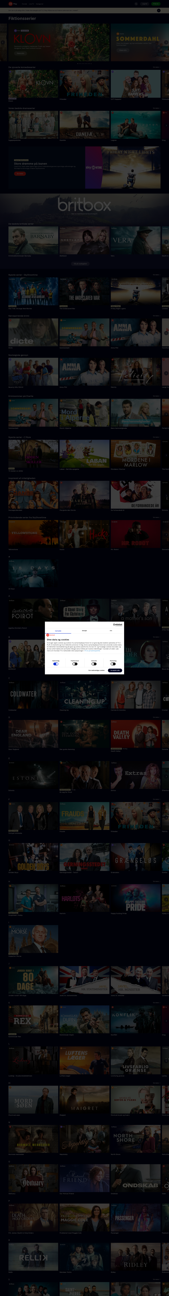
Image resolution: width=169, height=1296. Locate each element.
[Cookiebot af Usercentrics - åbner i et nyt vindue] (114, 625)
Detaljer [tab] (84, 630)
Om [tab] (111, 630)
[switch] (74, 664)
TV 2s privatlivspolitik (92, 651)
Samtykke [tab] (58, 631)
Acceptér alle (115, 670)
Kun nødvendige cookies (97, 670)
